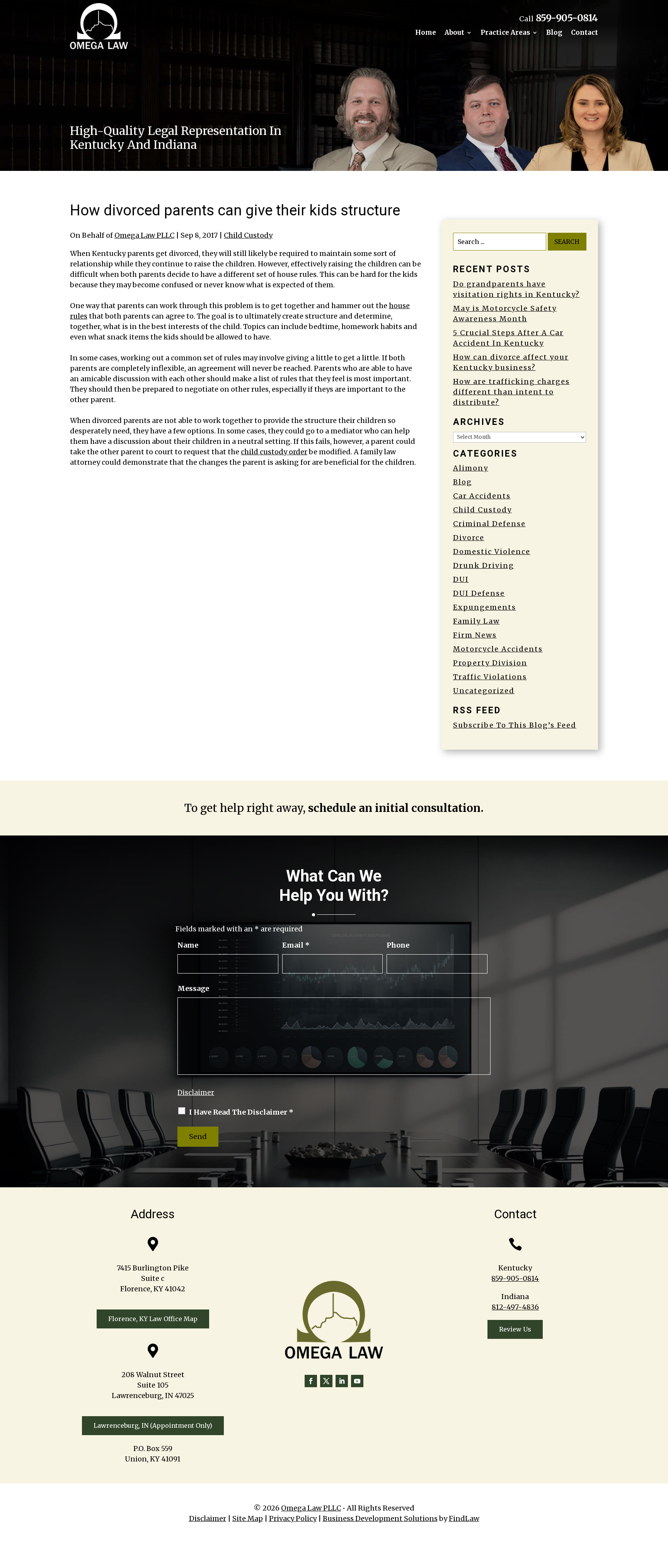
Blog (554, 33)
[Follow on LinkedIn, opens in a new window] (342, 1381)
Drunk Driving (483, 565)
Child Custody (248, 235)
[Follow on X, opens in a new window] (326, 1381)
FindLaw (464, 1518)
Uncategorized (484, 690)
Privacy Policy (293, 1518)
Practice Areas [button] (505, 33)
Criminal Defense (489, 523)
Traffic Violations (490, 676)
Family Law (476, 621)
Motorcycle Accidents (498, 648)
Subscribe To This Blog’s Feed (514, 725)
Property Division (490, 662)
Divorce (468, 537)
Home (425, 33)
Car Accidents (482, 495)
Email (296, 945)
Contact (584, 33)
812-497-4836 (515, 1307)
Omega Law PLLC (144, 235)
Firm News (475, 635)
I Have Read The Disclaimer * (241, 1112)
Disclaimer (195, 1092)
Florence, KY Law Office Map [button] (153, 1319)
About (454, 33)
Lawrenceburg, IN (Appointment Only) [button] (153, 1425)
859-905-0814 (567, 18)
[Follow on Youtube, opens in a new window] (357, 1381)
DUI (461, 579)
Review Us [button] (515, 1329)
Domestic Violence (491, 551)
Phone (398, 945)
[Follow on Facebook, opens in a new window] (311, 1381)
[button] (660, 1487)
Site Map (247, 1518)
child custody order (274, 451)
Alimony (470, 468)
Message (193, 988)
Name (187, 945)
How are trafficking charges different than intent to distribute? (511, 392)
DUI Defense (479, 593)
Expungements (484, 607)
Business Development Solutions (380, 1518)
